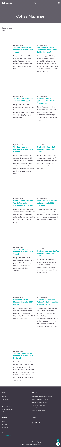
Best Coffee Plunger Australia (40, 402)
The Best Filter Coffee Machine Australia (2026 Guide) (23, 49)
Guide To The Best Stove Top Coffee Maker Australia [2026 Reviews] (23, 203)
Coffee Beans (5, 412)
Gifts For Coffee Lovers (38, 405)
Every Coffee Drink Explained (40, 399)
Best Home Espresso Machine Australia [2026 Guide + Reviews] (47, 49)
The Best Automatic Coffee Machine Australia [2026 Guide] (47, 100)
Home (3, 421)
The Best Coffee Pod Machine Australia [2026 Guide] (23, 251)
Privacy (3, 430)
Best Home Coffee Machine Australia (42, 396)
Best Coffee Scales (37, 408)
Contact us (4, 427)
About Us (4, 424)
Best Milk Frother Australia (39, 410)
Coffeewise (6, 3)
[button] (35, 3)
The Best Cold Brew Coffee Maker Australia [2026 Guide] (48, 253)
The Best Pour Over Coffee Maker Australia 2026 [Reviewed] (48, 203)
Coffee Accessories (6, 409)
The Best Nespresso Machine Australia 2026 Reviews (23, 149)
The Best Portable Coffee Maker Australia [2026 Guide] (47, 149)
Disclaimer (4, 433)
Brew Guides (5, 399)
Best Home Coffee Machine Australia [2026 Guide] (23, 302)
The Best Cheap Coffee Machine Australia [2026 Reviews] (23, 355)
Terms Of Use (6, 436)
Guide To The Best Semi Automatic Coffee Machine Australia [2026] (48, 302)
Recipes (3, 396)
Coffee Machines (6, 406)
